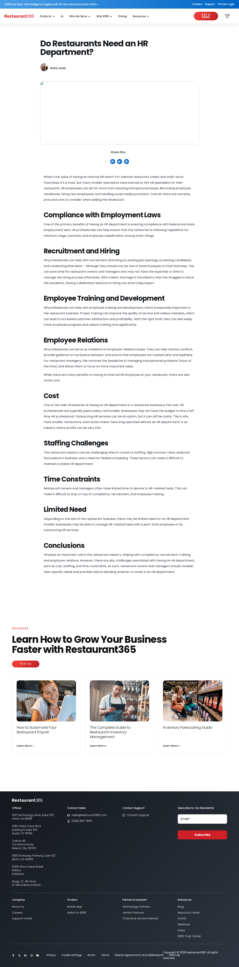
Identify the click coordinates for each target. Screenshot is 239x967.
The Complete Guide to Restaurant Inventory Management (110, 732)
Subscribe (202, 835)
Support (210, 4)
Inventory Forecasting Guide (187, 727)
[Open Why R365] (111, 16)
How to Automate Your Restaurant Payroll (36, 730)
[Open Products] (53, 16)
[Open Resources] (148, 16)
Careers (197, 4)
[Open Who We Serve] (89, 16)
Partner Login (226, 4)
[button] (112, 161)
